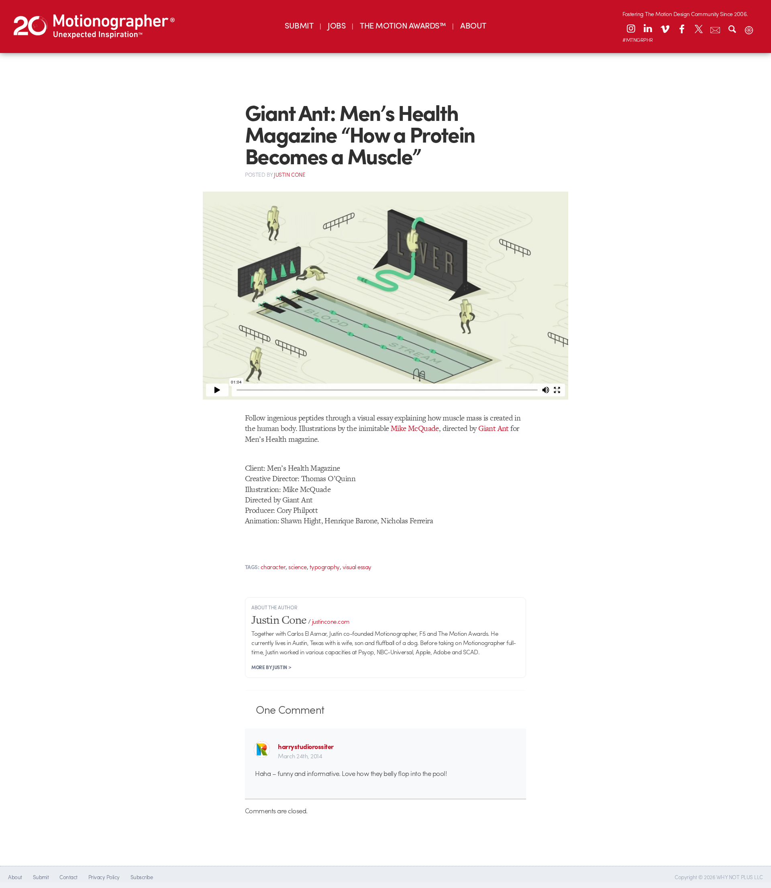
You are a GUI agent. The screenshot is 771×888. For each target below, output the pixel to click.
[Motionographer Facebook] (681, 28)
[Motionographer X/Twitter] (698, 28)
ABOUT (473, 25)
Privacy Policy (104, 877)
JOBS (336, 25)
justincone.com (331, 621)
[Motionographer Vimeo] (664, 28)
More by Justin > (271, 667)
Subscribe (142, 877)
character (273, 566)
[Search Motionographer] (732, 28)
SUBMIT (299, 25)
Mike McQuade (415, 428)
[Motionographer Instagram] (631, 28)
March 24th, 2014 (300, 755)
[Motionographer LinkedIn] (647, 28)
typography (325, 566)
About (15, 877)
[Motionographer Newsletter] (715, 28)
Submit (41, 877)
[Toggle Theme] (749, 28)
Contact (68, 877)
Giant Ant (493, 428)
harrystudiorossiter (305, 746)
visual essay (357, 566)
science (297, 566)
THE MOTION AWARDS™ (403, 25)
